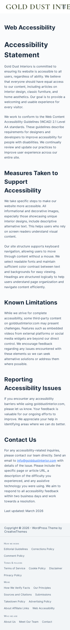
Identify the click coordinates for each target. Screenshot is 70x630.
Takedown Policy (14, 601)
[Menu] (64, 6)
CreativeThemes (15, 531)
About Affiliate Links (16, 608)
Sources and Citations (18, 594)
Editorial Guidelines (16, 549)
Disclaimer (55, 568)
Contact (47, 621)
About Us (10, 621)
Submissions (43, 594)
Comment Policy (14, 555)
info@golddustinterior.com (36, 460)
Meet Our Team (28, 621)
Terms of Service (14, 568)
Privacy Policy (13, 575)
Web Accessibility (43, 608)
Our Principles (42, 587)
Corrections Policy (42, 549)
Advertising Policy (40, 601)
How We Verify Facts (17, 587)
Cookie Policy (37, 568)
